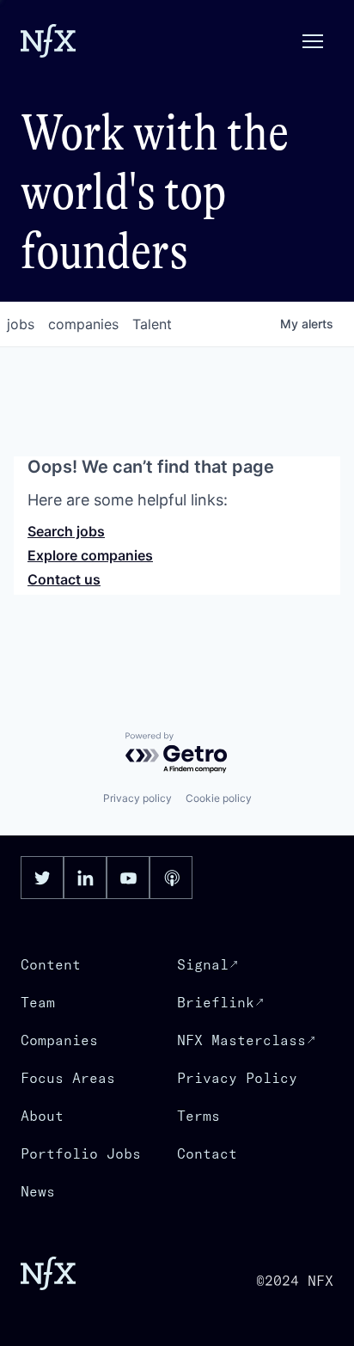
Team (38, 1002)
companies (83, 324)
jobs (20, 324)
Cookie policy (219, 798)
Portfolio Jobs (81, 1153)
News (38, 1191)
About (42, 1115)
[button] (312, 41)
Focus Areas (68, 1077)
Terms (198, 1115)
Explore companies (90, 555)
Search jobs (66, 531)
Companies (59, 1040)
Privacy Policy (237, 1077)
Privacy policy (137, 798)
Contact (207, 1153)
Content (51, 964)
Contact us (64, 579)
